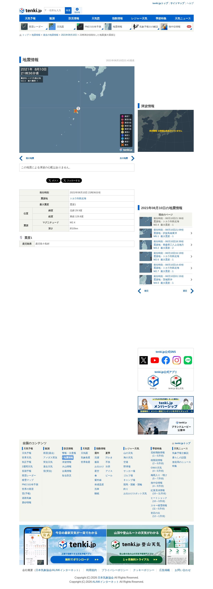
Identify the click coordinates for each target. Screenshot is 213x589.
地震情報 (68, 457)
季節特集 (161, 18)
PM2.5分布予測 (30, 484)
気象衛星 (85, 457)
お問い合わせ (183, 570)
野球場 (126, 466)
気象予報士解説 (180, 453)
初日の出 (158, 514)
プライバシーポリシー (115, 570)
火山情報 (66, 466)
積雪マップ (28, 480)
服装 (97, 462)
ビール (109, 475)
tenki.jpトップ (160, 3)
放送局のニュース (181, 462)
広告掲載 (164, 570)
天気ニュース (183, 18)
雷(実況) (47, 471)
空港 (125, 462)
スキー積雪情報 (159, 507)
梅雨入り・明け (159, 477)
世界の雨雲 (28, 489)
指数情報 (117, 18)
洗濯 (97, 457)
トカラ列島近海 (78, 198)
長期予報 (26, 471)
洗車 (97, 489)
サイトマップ (177, 3)
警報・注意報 (69, 453)
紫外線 (98, 480)
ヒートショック (159, 499)
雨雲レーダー (29, 475)
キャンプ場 (129, 480)
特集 (174, 466)
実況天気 (48, 462)
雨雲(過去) (48, 453)
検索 (68, 10)
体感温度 (99, 484)
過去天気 (48, 466)
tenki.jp (30, 11)
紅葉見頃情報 (158, 492)
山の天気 (128, 453)
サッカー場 (129, 471)
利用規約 (91, 570)
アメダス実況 (50, 457)
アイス (109, 471)
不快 (108, 462)
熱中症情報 (157, 484)
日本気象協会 (44, 570)
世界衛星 (85, 462)
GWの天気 (157, 469)
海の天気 (128, 457)
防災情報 (74, 18)
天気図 (96, 18)
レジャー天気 (139, 18)
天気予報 (30, 18)
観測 (52, 18)
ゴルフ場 (128, 475)
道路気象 (26, 498)
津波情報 (66, 462)
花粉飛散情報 (158, 454)
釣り (125, 489)
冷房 (108, 466)
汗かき (109, 457)
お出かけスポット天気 (135, 493)
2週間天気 (27, 466)
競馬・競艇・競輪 (132, 484)
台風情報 (66, 471)
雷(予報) (26, 493)
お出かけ (99, 466)
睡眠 (97, 493)
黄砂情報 (26, 502)
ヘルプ (190, 3)
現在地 (77, 12)
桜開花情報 (157, 462)
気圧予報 (26, 462)
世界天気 (26, 457)
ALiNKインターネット (65, 570)
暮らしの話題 (179, 457)
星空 (97, 471)
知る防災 (66, 475)
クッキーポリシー (143, 570)
